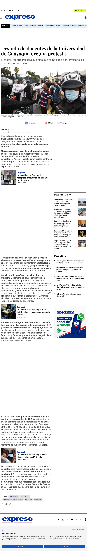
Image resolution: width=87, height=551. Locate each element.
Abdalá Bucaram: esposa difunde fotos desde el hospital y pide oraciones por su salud (70, 278)
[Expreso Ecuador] (17, 522)
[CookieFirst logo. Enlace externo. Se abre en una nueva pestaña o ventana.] (2, 531)
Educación (25, 496)
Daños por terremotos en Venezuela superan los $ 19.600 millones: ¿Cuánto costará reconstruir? (62, 213)
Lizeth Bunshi (17, 26)
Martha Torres (7, 129)
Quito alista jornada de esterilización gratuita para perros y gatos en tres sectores (69, 269)
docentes (37, 499)
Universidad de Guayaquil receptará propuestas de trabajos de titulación (32, 177)
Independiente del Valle (34, 26)
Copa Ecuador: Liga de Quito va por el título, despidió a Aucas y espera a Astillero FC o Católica (63, 244)
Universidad (13, 496)
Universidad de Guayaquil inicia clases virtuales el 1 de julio (32, 455)
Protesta (28, 499)
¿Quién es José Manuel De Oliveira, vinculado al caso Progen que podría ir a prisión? (70, 287)
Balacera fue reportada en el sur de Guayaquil (68, 295)
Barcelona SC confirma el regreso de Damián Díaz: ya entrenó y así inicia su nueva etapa (63, 234)
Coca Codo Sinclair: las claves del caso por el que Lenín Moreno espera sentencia (63, 224)
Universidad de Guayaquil (13, 499)
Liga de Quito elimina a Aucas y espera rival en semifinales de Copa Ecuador (70, 262)
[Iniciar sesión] (85, 18)
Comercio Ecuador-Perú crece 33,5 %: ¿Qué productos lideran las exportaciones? (63, 202)
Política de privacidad (78, 529)
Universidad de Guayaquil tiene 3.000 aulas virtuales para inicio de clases (33, 312)
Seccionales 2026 (53, 26)
